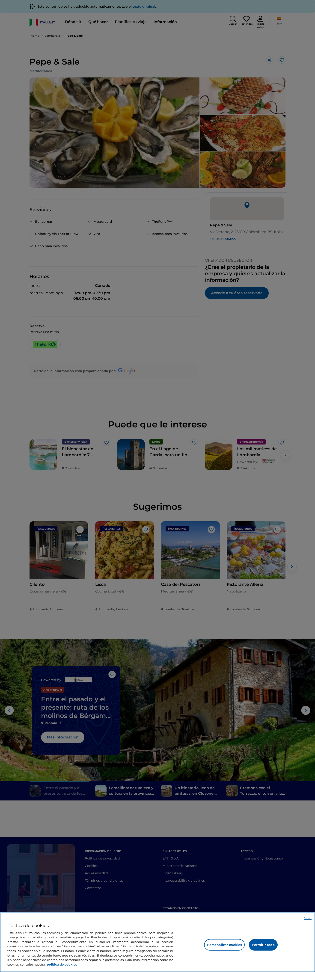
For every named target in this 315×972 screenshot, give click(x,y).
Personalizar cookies (224, 945)
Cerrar (308, 918)
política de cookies (62, 964)
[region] (157, 942)
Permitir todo (263, 945)
